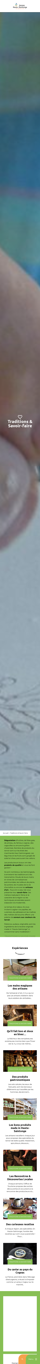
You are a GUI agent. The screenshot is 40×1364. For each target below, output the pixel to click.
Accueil (5, 833)
